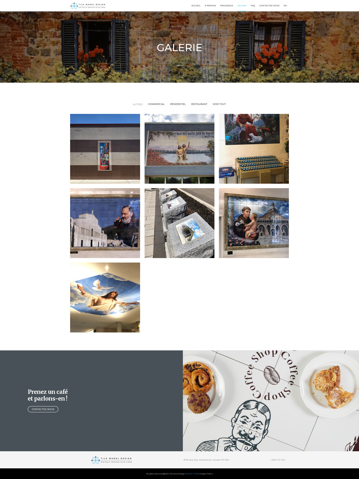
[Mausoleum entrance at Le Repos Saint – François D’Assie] (105, 297)
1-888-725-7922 (277, 460)
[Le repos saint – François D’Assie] (105, 223)
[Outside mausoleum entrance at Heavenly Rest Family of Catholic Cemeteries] (180, 149)
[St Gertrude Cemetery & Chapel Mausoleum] (105, 149)
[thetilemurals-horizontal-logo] (88, 5)
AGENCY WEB (192, 474)
